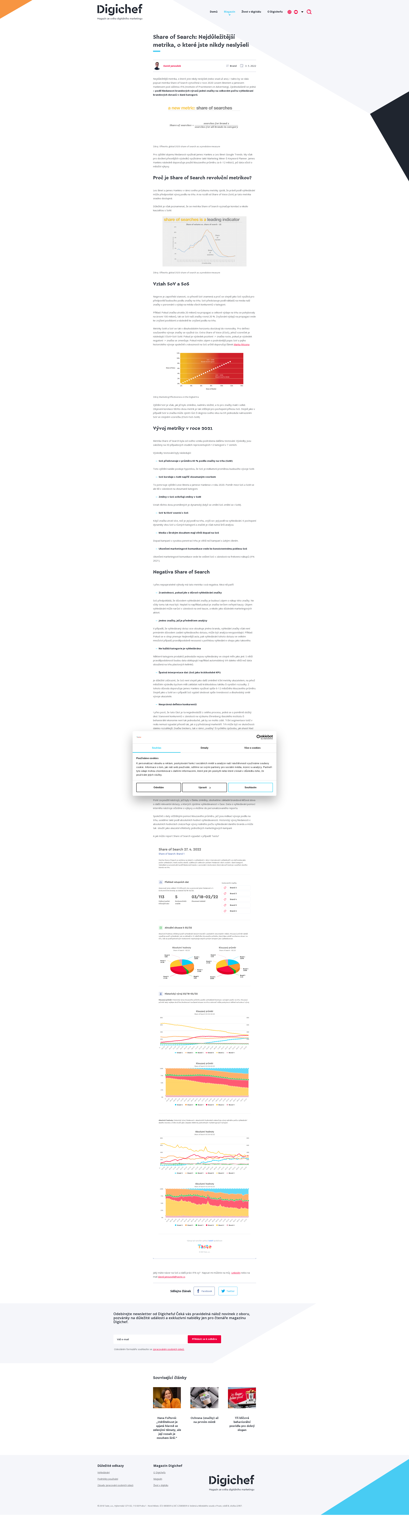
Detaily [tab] (204, 747)
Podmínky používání (107, 1478)
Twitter (230, 1291)
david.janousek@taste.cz (171, 1276)
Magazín (229, 11)
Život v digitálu (251, 11)
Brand (233, 65)
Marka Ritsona (241, 344)
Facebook (206, 1291)
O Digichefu (275, 11)
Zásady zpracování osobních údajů (115, 1485)
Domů (214, 11)
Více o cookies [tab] (252, 747)
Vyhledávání (103, 1472)
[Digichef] (119, 12)
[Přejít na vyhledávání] (309, 12)
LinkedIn (235, 1272)
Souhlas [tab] (156, 747)
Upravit (203, 787)
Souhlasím (250, 787)
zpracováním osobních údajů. (168, 1349)
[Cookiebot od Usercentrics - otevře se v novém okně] (259, 737)
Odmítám (159, 787)
